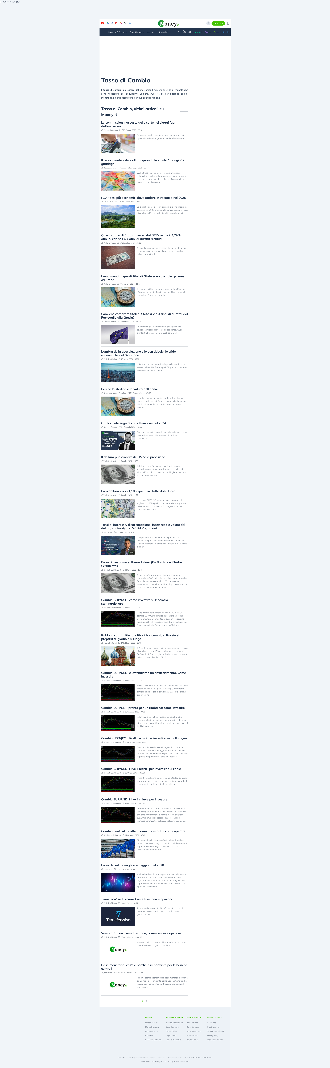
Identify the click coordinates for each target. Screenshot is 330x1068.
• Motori (198, 32)
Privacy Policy (212, 1035)
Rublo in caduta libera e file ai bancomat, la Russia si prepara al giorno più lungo (140, 637)
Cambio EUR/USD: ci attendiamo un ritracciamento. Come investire (143, 674)
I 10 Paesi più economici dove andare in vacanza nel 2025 (143, 197)
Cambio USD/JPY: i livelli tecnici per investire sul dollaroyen (144, 738)
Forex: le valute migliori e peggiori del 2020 (132, 865)
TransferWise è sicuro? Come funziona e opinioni (136, 899)
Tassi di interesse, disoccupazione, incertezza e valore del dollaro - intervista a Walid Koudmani (143, 526)
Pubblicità (149, 1035)
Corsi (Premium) (172, 1027)
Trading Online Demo (174, 1023)
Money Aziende (151, 1031)
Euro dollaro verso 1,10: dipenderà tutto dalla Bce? (138, 491)
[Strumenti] (184, 32)
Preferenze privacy (215, 1040)
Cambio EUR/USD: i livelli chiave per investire (134, 799)
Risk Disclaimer (213, 1027)
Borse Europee (193, 1027)
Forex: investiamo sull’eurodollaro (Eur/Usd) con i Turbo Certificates (141, 564)
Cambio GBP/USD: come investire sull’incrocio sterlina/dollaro (134, 601)
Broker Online (171, 1031)
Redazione (211, 1023)
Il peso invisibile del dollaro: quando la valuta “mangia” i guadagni (142, 162)
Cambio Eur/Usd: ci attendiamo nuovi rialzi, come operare (143, 831)
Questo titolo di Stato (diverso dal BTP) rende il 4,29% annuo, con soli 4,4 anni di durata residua (141, 237)
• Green (215, 32)
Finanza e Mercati (194, 1017)
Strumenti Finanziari (175, 1017)
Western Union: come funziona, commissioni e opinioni (141, 933)
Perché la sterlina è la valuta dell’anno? (129, 389)
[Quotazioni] (175, 32)
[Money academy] (179, 32)
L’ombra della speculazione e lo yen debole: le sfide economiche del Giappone (138, 353)
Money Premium (152, 1027)
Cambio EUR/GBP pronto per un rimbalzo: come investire (143, 708)
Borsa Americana (194, 1031)
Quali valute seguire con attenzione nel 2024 (133, 423)
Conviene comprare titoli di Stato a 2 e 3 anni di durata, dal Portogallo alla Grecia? (144, 315)
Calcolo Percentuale (174, 1040)
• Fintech (207, 32)
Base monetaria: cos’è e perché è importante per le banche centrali (144, 966)
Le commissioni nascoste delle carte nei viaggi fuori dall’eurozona (138, 124)
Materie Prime (192, 1035)
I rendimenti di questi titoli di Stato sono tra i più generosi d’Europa (143, 278)
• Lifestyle (224, 32)
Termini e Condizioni (215, 1031)
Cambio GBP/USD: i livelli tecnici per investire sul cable (141, 769)
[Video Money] (189, 32)
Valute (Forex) (192, 1040)
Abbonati (218, 23)
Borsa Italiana (192, 1023)
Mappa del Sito (151, 1023)
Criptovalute (171, 1035)
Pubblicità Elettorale (153, 1040)
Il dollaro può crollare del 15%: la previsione (133, 457)
